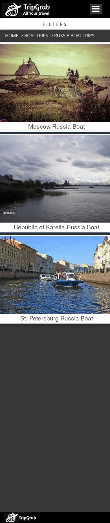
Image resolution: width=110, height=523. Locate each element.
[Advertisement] (54, 416)
